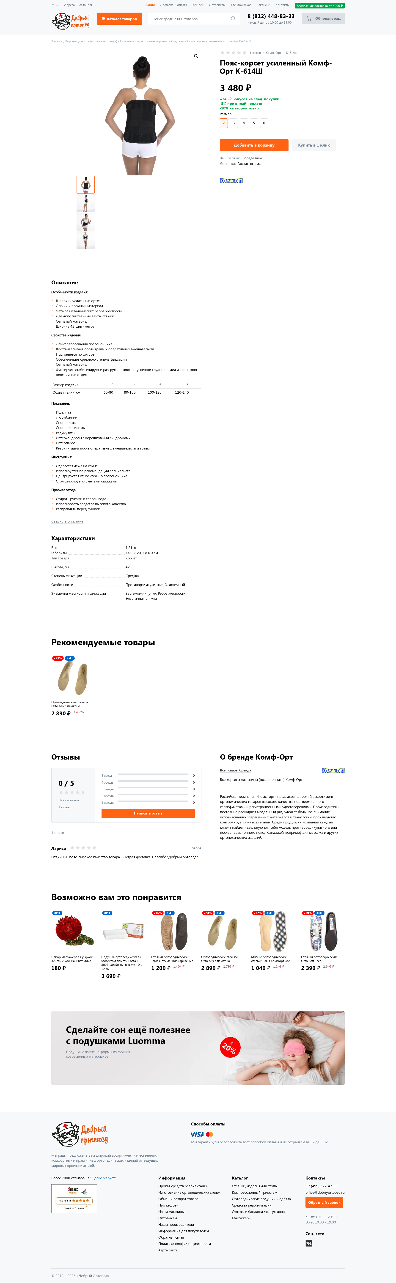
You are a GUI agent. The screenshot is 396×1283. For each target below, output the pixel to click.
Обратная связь (171, 1237)
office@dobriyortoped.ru (325, 1192)
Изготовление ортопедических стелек (189, 1192)
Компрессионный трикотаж (254, 1192)
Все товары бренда (235, 770)
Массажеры (241, 1217)
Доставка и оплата (173, 5)
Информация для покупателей (183, 1230)
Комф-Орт (273, 52)
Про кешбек (168, 1205)
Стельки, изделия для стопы (255, 1185)
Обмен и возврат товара (178, 1198)
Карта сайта (168, 1250)
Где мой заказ (241, 5)
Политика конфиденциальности (184, 1243)
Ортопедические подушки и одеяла (261, 1198)
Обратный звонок (324, 1202)
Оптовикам (217, 5)
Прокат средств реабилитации (183, 1185)
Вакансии (263, 5)
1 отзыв (255, 52)
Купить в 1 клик (314, 145)
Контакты (282, 5)
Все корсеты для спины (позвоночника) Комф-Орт (261, 779)
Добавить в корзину (254, 145)
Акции (150, 5)
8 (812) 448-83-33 (271, 16)
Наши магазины (171, 1211)
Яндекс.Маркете (103, 1177)
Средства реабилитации (252, 1205)
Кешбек (198, 5)
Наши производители (176, 1224)
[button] (196, 56)
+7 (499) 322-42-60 (321, 1185)
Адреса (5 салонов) (80, 5)
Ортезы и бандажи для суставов (258, 1211)
